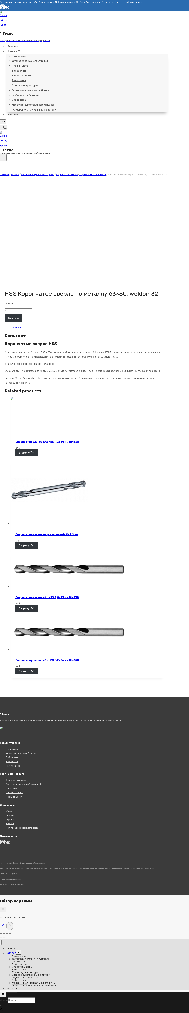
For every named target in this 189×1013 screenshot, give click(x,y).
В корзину (13, 318)
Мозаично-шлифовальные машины (33, 104)
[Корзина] (3, 121)
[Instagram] (2, 8)
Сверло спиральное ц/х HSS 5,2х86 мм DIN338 (47, 660)
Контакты (13, 114)
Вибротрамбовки (22, 75)
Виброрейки (19, 100)
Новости (10, 823)
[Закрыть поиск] (3, 994)
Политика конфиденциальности (22, 828)
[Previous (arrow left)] (1, 937)
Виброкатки (19, 80)
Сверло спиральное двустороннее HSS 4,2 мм (46, 534)
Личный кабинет (14, 797)
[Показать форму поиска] (3, 127)
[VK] (7, 8)
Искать (4, 1000)
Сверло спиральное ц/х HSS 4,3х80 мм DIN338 (47, 441)
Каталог (11, 953)
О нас (9, 811)
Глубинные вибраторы (25, 95)
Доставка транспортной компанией (23, 784)
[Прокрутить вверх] (3, 926)
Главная (13, 46)
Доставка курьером (16, 780)
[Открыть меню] (3, 157)
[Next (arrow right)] (4, 937)
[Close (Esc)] (1, 933)
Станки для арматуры (25, 85)
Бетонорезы (19, 56)
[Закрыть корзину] (3, 909)
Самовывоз (12, 788)
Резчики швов (20, 65)
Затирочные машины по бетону (30, 90)
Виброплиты (19, 70)
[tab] (87, 327)
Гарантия (10, 819)
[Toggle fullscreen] (7, 933)
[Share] (4, 933)
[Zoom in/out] (10, 933)
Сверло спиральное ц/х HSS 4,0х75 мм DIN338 (47, 597)
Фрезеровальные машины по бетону (34, 109)
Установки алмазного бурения (30, 61)
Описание (16, 327)
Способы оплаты (14, 792)
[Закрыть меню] (1, 942)
